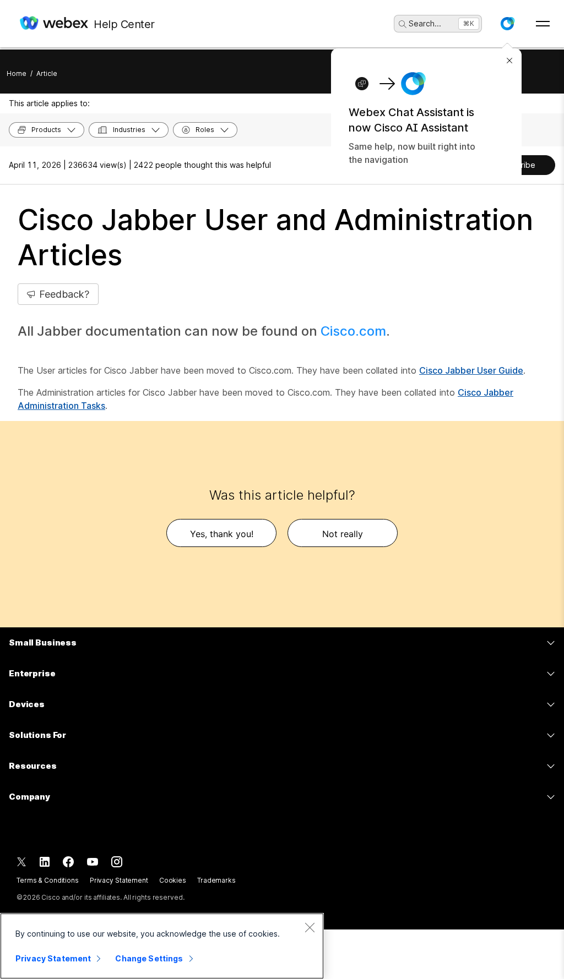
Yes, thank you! (221, 533)
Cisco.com (353, 331)
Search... (425, 23)
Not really (342, 533)
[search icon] (402, 24)
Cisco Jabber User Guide (471, 370)
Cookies (172, 880)
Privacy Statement (119, 880)
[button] (507, 23)
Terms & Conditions (48, 880)
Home (16, 73)
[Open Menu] (543, 23)
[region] (162, 946)
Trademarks (216, 880)
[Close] (309, 927)
